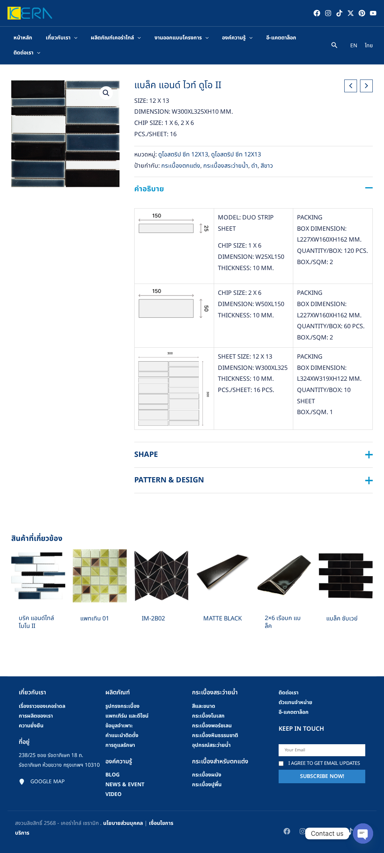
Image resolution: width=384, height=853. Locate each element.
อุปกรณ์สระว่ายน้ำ (211, 745)
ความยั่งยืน (31, 726)
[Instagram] (328, 13)
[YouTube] (373, 13)
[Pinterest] (361, 13)
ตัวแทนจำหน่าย (295, 702)
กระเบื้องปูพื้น (207, 784)
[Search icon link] (334, 46)
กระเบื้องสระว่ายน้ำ (225, 165)
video (113, 794)
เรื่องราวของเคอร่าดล (42, 706)
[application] (73, 37)
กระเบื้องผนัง (206, 775)
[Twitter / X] (350, 13)
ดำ (254, 165)
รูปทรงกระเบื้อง (122, 706)
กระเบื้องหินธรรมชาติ (215, 735)
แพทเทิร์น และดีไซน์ (126, 716)
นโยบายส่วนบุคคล (123, 823)
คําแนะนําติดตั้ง (121, 735)
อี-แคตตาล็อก (294, 712)
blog (112, 775)
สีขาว (267, 165)
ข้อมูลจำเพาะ (119, 726)
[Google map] (41, 782)
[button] (106, 93)
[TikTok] (339, 13)
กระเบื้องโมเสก (208, 716)
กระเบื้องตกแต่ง (180, 165)
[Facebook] (317, 13)
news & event (124, 784)
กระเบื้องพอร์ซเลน (212, 726)
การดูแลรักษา (120, 745)
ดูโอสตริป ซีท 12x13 (183, 154)
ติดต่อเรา (288, 693)
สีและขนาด (203, 706)
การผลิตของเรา (36, 716)
